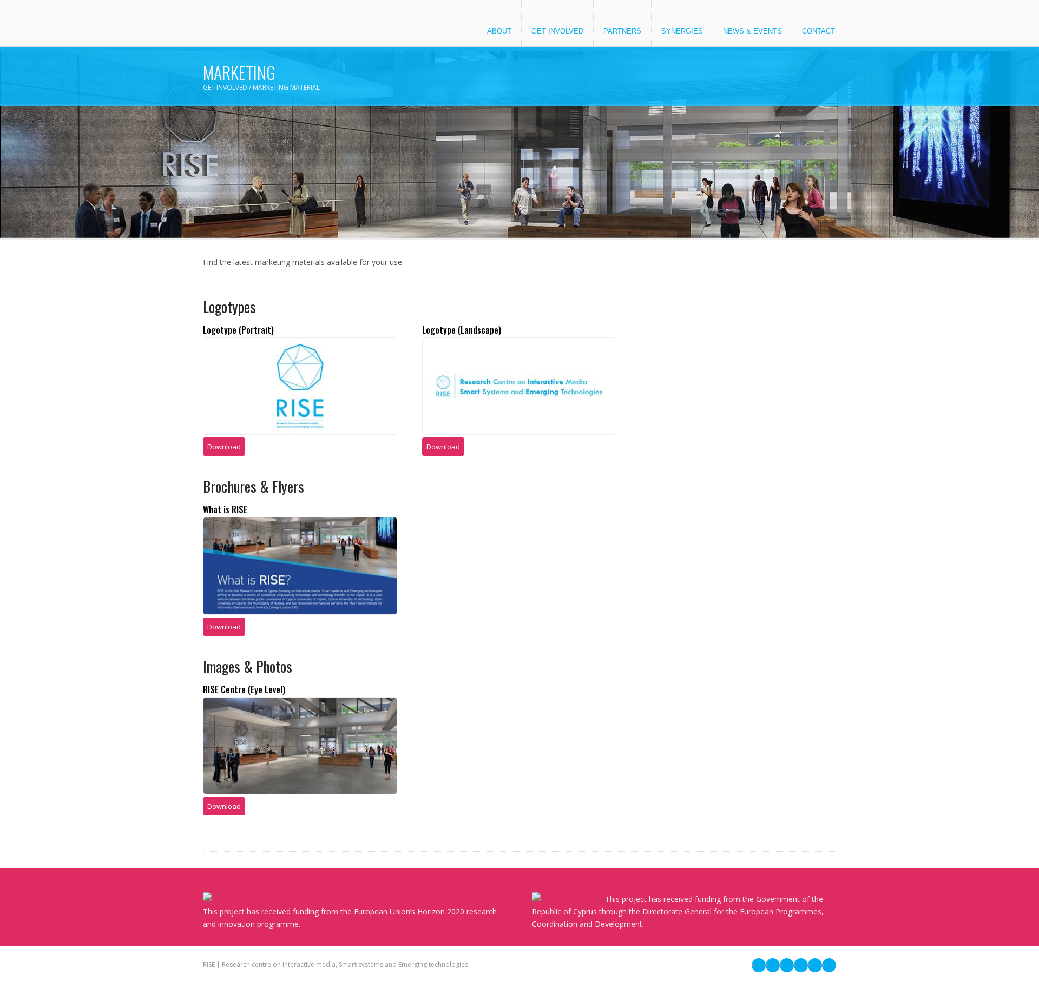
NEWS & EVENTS (752, 31)
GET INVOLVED (557, 31)
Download (224, 447)
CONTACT (818, 31)
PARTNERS (622, 31)
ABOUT (499, 31)
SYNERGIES (682, 31)
